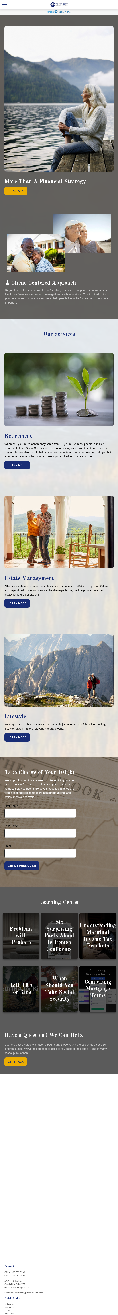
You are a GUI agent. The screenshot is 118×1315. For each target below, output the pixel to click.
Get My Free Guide (22, 865)
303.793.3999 (18, 1272)
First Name (11, 806)
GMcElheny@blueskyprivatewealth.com (23, 1292)
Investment (9, 1307)
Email (7, 846)
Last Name (11, 826)
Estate (7, 1310)
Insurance (9, 1313)
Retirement (9, 1304)
